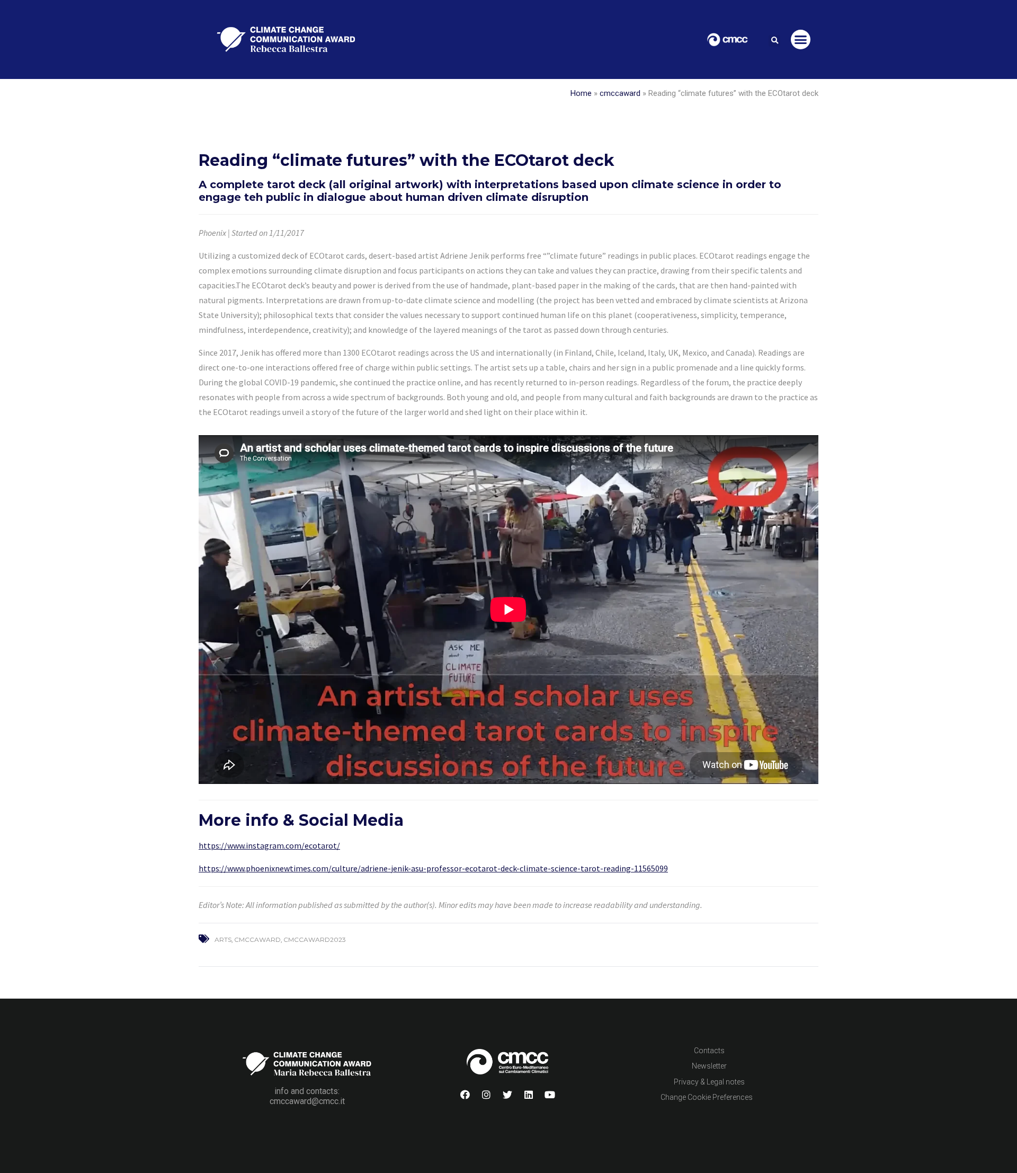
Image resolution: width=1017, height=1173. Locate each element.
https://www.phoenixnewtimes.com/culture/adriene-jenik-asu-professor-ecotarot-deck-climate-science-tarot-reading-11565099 (433, 868)
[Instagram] (486, 1094)
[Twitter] (507, 1094)
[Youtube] (549, 1094)
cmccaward (620, 93)
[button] (774, 41)
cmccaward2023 (314, 939)
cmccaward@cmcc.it (307, 1101)
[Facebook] (465, 1094)
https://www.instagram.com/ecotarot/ (269, 845)
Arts (223, 939)
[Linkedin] (528, 1094)
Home (581, 93)
